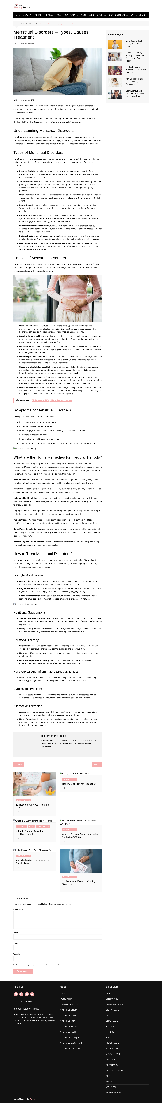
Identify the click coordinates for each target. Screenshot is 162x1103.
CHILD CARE (112, 999)
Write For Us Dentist (68, 1015)
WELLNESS (21, 826)
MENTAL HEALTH (114, 1054)
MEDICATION (112, 1049)
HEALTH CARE (112, 1043)
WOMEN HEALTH (27, 43)
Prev (20, 765)
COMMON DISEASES (118, 15)
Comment (18, 909)
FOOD (59, 15)
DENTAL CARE (71, 15)
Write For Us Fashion (69, 1021)
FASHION (38, 15)
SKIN (108, 1076)
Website (16, 954)
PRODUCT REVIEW (115, 1071)
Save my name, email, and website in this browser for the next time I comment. (46, 965)
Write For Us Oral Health (70, 1049)
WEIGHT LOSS (87, 15)
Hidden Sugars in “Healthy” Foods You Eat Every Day (136, 69)
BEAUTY (27, 15)
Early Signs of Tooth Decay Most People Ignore (134, 43)
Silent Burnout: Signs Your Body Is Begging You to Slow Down (135, 93)
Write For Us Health (68, 1032)
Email (16, 943)
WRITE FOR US (138, 15)
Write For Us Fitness (68, 1026)
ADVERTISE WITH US (23, 1002)
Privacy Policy (66, 999)
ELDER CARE (112, 1021)
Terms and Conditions (69, 1004)
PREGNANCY (112, 1065)
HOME (17, 15)
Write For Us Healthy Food (71, 1037)
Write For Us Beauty (68, 1010)
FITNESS (49, 15)
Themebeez (34, 1099)
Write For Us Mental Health (71, 1043)
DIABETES (101, 15)
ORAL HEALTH (112, 1060)
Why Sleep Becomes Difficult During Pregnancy (134, 81)
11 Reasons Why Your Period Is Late (52, 400)
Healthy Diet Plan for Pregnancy (79, 784)
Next (96, 765)
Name (16, 933)
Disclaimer (64, 993)
